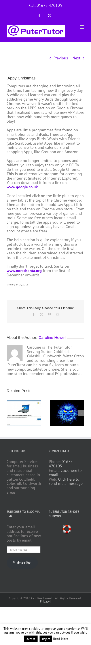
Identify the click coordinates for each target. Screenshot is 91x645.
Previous (60, 58)
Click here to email (65, 472)
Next (76, 58)
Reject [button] (46, 639)
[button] (10, 413)
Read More (60, 639)
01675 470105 (61, 464)
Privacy (44, 601)
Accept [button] (31, 639)
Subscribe (22, 563)
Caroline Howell (52, 337)
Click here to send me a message (66, 481)
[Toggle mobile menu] (82, 27)
